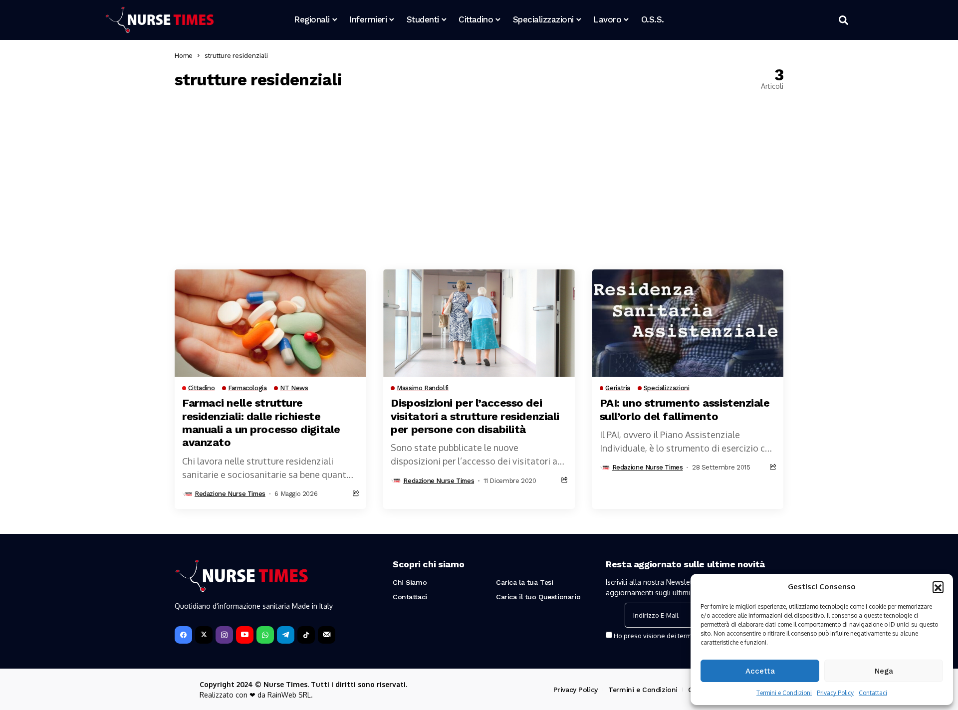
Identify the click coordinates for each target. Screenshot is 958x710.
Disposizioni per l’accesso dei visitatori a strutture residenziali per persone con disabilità (475, 416)
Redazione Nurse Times (230, 493)
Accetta (760, 671)
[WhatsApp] (265, 635)
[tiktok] (306, 635)
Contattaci (873, 693)
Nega (884, 671)
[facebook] (183, 635)
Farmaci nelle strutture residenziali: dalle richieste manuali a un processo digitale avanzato (261, 423)
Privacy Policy (835, 693)
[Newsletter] (326, 635)
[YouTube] (244, 635)
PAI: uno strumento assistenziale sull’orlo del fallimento (685, 409)
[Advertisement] (479, 179)
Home (184, 55)
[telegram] (285, 635)
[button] (938, 587)
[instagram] (224, 635)
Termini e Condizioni (784, 693)
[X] (204, 635)
